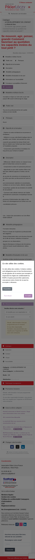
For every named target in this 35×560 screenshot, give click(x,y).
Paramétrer (7, 289)
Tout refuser (8, 296)
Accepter (28, 296)
